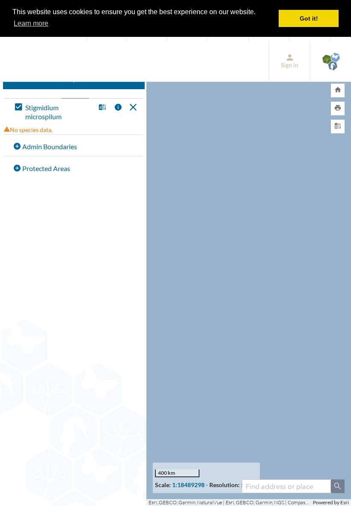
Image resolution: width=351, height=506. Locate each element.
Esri (344, 502)
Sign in (289, 65)
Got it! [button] (309, 18)
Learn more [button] (31, 23)
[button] (101, 108)
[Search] (338, 486)
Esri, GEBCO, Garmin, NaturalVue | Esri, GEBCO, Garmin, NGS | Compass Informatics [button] (230, 502)
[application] (248, 273)
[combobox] (286, 486)
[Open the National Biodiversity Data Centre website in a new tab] (330, 61)
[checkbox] (53, 112)
